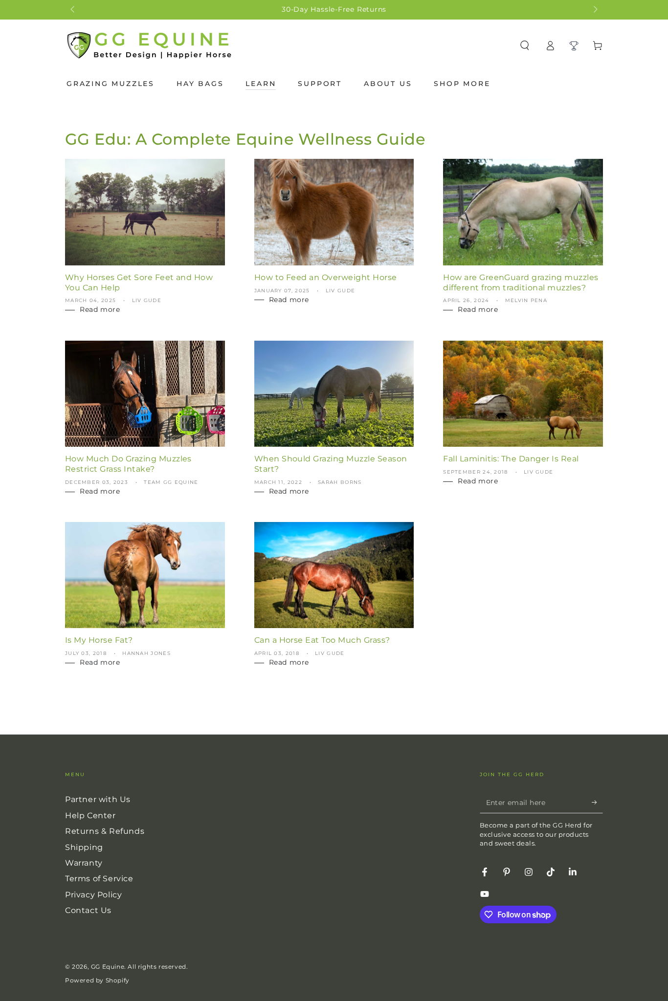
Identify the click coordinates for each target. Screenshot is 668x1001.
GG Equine (107, 966)
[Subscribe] (597, 802)
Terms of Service (99, 878)
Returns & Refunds (104, 831)
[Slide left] (73, 10)
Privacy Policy (93, 894)
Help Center (90, 815)
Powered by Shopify (97, 980)
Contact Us (88, 910)
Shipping (84, 847)
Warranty (84, 863)
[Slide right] (594, 10)
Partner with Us (98, 799)
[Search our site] (524, 45)
